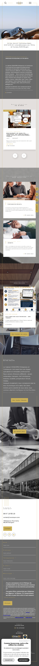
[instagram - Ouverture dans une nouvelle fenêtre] (37, 194)
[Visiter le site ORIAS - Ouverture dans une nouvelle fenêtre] (16, 636)
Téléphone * (9, 558)
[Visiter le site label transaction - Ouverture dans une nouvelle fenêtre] (25, 637)
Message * (8, 573)
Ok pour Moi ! (23, 660)
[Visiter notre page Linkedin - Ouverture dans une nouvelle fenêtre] (13, 534)
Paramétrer (9, 660)
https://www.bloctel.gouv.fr (6, 615)
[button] (24, 155)
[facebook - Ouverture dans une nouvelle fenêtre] (37, 189)
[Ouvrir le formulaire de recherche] (5, 3)
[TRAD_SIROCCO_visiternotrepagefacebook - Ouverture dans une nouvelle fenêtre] (5, 534)
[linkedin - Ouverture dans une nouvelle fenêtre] (37, 200)
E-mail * (7, 565)
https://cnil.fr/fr (28, 612)
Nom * (6, 542)
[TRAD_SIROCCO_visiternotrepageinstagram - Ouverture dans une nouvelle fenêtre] (9, 534)
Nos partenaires (31, 653)
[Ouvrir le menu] (30, 3)
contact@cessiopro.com (11, 517)
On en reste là (23, 641)
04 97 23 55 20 (9, 514)
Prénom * (8, 550)
